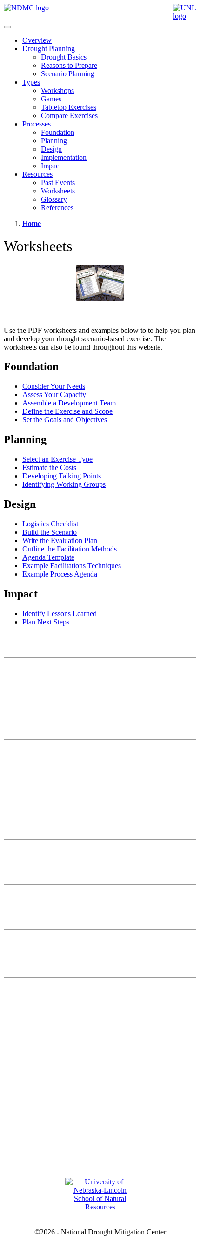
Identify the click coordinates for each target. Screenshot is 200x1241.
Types (31, 82)
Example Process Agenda (59, 574)
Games (51, 99)
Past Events (58, 182)
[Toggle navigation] (7, 27)
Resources (37, 174)
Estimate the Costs (49, 467)
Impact (51, 166)
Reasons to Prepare (69, 65)
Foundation (57, 132)
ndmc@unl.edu (26, 727)
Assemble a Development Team (69, 403)
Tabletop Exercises (68, 107)
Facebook (55, 1122)
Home (31, 223)
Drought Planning (48, 49)
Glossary (54, 199)
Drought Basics (64, 57)
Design (51, 149)
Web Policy (21, 767)
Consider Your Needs (53, 386)
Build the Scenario (49, 532)
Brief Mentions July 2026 (41, 815)
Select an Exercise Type (57, 459)
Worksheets (58, 191)
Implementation (64, 157)
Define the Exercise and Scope (67, 411)
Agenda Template (48, 557)
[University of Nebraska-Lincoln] (184, 16)
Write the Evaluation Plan (59, 540)
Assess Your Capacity (54, 394)
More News (21, 942)
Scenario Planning (67, 74)
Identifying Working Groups (64, 484)
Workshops (57, 90)
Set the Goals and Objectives (64, 420)
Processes (36, 124)
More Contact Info (31, 752)
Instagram (55, 1090)
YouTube (54, 1154)
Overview (37, 40)
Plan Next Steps (45, 622)
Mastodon (56, 1058)
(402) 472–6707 (27, 711)
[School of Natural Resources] (100, 1207)
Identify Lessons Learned (59, 613)
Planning (54, 141)
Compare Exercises (69, 115)
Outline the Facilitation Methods (69, 549)
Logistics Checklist (50, 524)
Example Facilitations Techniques (71, 566)
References (57, 208)
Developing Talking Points (61, 476)
